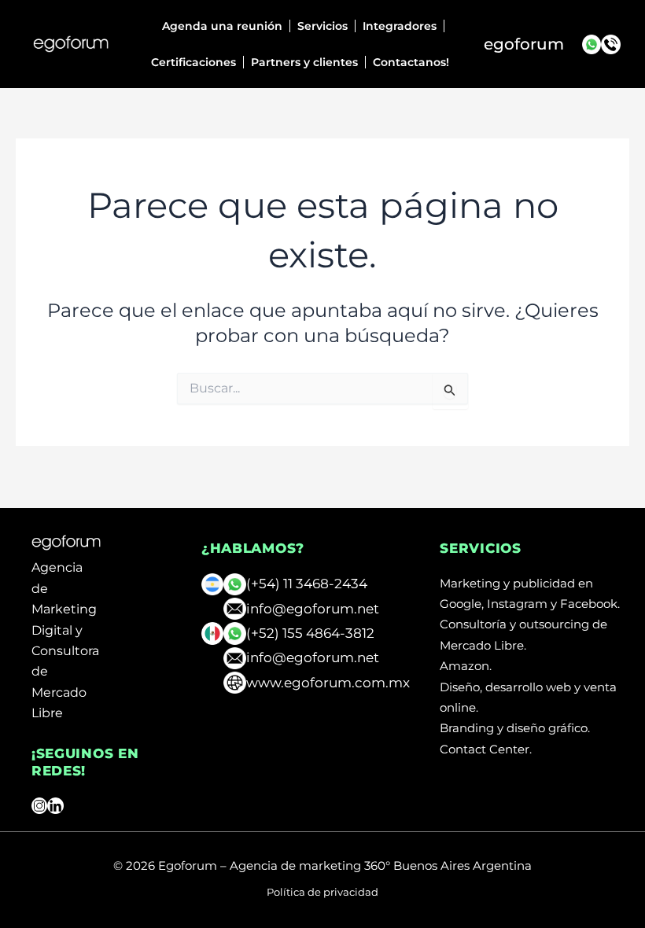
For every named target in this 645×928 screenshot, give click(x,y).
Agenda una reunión (222, 26)
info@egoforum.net (312, 609)
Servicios (322, 26)
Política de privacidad (322, 892)
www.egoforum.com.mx (328, 682)
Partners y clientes (304, 62)
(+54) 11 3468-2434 (306, 583)
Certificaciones (193, 62)
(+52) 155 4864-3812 (310, 633)
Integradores (400, 26)
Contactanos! (411, 62)
